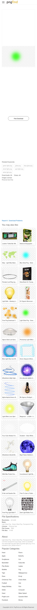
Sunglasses (5, 559)
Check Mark (22, 580)
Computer (21, 590)
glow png (18, 166)
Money (20, 600)
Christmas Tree (6, 580)
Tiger (3, 573)
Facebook (5, 600)
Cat (19, 559)
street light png (7, 169)
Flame (20, 552)
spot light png (19, 169)
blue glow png (28, 166)
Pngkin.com (5, 596)
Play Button (5, 566)
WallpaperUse (22, 573)
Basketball (5, 563)
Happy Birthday (6, 586)
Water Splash (22, 593)
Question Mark (23, 596)
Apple (3, 556)
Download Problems (15, 220)
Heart (3, 552)
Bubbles (4, 569)
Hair (19, 583)
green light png (7, 166)
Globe (4, 590)
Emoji (20, 576)
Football (4, 583)
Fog (19, 569)
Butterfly (21, 556)
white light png (7, 172)
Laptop (20, 566)
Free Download (18, 118)
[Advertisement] (18, 27)
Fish (19, 586)
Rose (3, 576)
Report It (5, 220)
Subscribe (21, 563)
